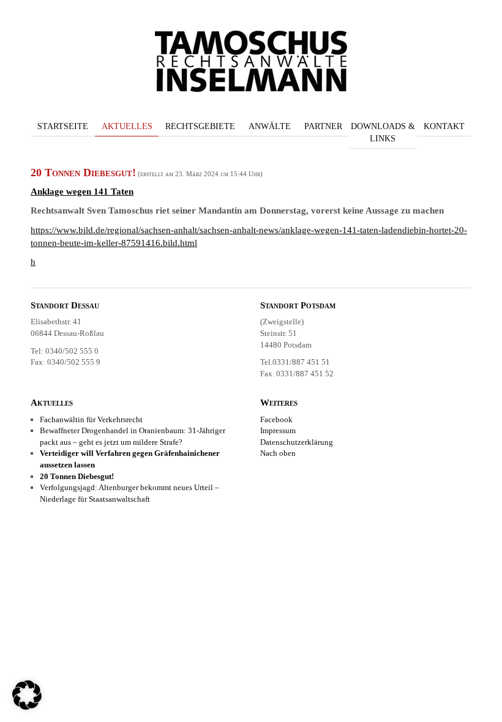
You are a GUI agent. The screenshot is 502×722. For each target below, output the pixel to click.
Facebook (276, 419)
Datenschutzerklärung (296, 442)
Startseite (62, 126)
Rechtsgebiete (200, 126)
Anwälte (270, 126)
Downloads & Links (383, 132)
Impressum (278, 430)
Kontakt (444, 126)
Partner (323, 126)
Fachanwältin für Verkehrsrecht (91, 419)
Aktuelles (127, 126)
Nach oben (278, 453)
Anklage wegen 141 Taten (82, 191)
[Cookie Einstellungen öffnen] (27, 707)
